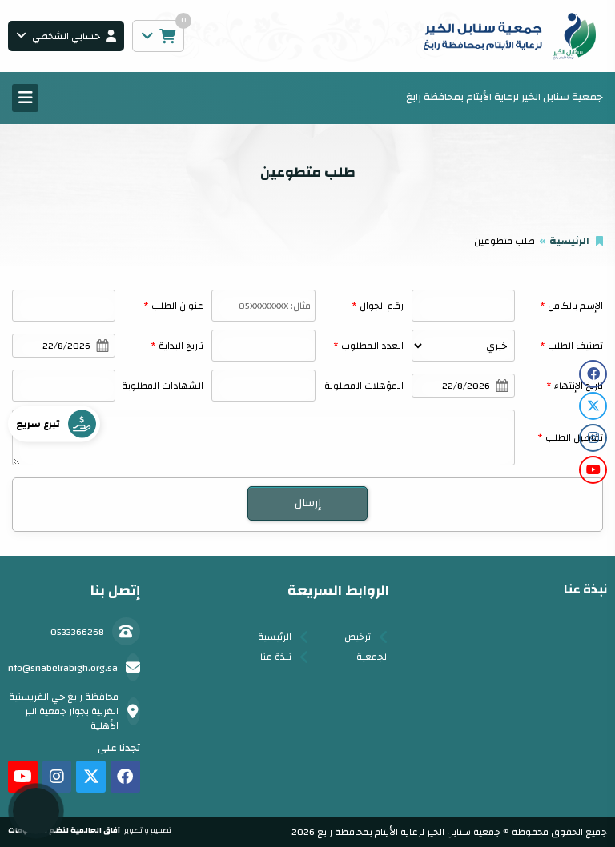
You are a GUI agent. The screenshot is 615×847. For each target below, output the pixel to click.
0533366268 (77, 632)
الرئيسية (569, 241)
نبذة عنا (275, 656)
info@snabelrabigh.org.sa (62, 668)
